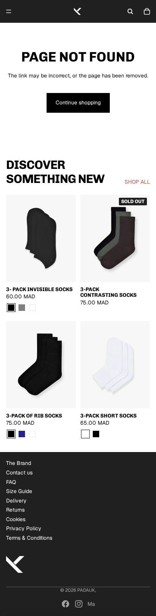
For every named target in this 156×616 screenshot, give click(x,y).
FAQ (11, 482)
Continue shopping (78, 102)
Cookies (15, 519)
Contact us (19, 472)
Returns (15, 509)
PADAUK (86, 590)
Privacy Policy (23, 528)
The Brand (18, 463)
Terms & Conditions (29, 537)
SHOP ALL (137, 181)
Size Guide (19, 491)
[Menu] (8, 11)
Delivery (16, 500)
